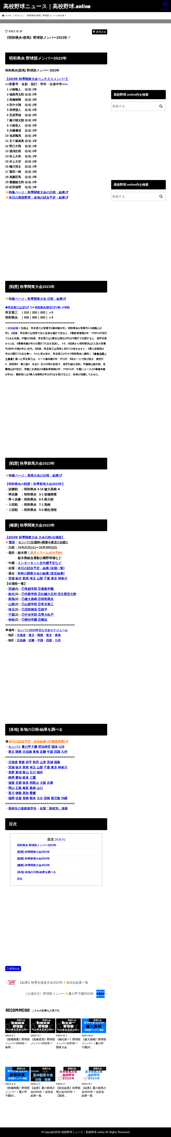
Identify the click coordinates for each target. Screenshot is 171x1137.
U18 (61, 746)
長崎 (26, 798)
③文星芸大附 (67, 594)
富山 (26, 772)
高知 (26, 793)
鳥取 (26, 788)
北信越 (21, 640)
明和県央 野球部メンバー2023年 (36, 845)
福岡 (11, 798)
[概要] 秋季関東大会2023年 (33, 865)
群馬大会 (15, 968)
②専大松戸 (46, 614)
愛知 (18, 777)
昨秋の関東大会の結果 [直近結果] (41, 573)
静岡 (11, 777)
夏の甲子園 (29, 746)
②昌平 (42, 609)
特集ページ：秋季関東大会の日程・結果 (37, 192)
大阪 (43, 782)
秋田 (36, 762)
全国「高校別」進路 (54, 808)
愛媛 (33, 793)
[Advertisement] (56, 239)
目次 (20, 878)
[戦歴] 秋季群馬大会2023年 (33, 858)
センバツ (14, 746)
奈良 (26, 782)
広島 (18, 788)
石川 (33, 772)
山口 (40, 788)
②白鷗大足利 (47, 594)
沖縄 (64, 798)
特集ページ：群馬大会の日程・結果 (34, 475)
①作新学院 (29, 594)
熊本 (33, 798)
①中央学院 (29, 614)
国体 (55, 746)
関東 (40, 635)
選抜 (12, 542)
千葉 (47, 578)
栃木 (18, 578)
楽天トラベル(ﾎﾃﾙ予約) (46, 552)
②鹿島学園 (46, 588)
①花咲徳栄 (29, 609)
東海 (58, 635)
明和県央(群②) (44, 307)
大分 (40, 798)
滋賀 (11, 782)
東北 (31, 635)
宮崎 (47, 798)
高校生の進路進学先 (22, 808)
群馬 (26, 578)
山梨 (40, 578)
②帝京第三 (46, 604)
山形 (43, 762)
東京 (54, 578)
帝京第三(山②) (17, 307)
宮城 (50, 762)
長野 (11, 772)
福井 (40, 772)
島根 (33, 788)
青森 (22, 762)
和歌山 (34, 782)
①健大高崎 (29, 599)
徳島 (18, 793)
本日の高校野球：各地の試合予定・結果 (37, 197)
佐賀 (18, 798)
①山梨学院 (29, 604)
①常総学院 (29, 588)
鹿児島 (55, 798)
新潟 (18, 772)
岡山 (11, 788)
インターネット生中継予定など (40, 563)
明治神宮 (44, 746)
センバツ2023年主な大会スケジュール (42, 630)
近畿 (31, 640)
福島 (57, 762)
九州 (58, 640)
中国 (40, 640)
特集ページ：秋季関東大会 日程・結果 (36, 298)
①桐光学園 (29, 619)
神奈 (11, 619)
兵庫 (50, 782)
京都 (18, 782)
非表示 (60, 839)
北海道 (21, 635)
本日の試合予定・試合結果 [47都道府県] (37, 741)
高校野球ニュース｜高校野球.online (47, 6)
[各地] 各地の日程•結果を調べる (36, 872)
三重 (33, 777)
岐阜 (26, 777)
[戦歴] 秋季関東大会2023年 (33, 852)
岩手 (29, 762)
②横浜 (42, 619)
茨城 (11, 578)
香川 (11, 793)
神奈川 (62, 578)
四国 (49, 640)
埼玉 (33, 578)
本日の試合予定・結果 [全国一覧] (41, 568)
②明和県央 (46, 599)
